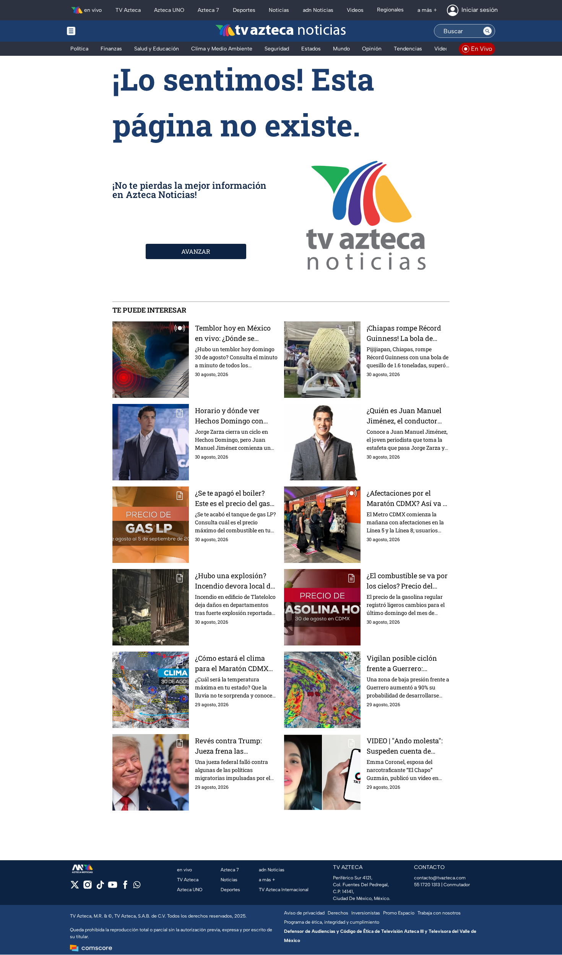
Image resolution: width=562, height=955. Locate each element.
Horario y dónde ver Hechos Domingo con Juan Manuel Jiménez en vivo (235, 416)
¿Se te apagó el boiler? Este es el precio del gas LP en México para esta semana (232, 498)
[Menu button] (97, 31)
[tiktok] (100, 887)
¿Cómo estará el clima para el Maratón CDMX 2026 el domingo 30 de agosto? (231, 663)
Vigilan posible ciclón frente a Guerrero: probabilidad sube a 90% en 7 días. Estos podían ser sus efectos (405, 663)
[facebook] (125, 887)
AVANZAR (195, 251)
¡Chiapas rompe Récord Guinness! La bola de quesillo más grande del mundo (405, 333)
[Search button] (487, 31)
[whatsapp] (137, 886)
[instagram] (87, 887)
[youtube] (112, 887)
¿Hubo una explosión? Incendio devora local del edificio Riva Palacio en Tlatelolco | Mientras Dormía (235, 581)
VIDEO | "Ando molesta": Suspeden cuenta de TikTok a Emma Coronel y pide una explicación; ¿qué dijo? (408, 746)
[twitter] (75, 887)
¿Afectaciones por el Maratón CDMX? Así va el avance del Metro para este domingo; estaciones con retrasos (407, 498)
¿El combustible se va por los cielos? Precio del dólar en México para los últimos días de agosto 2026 (407, 581)
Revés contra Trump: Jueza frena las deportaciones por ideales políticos (236, 746)
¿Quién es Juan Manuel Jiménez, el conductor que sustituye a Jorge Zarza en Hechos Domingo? (404, 416)
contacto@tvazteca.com (440, 877)
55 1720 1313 (427, 884)
